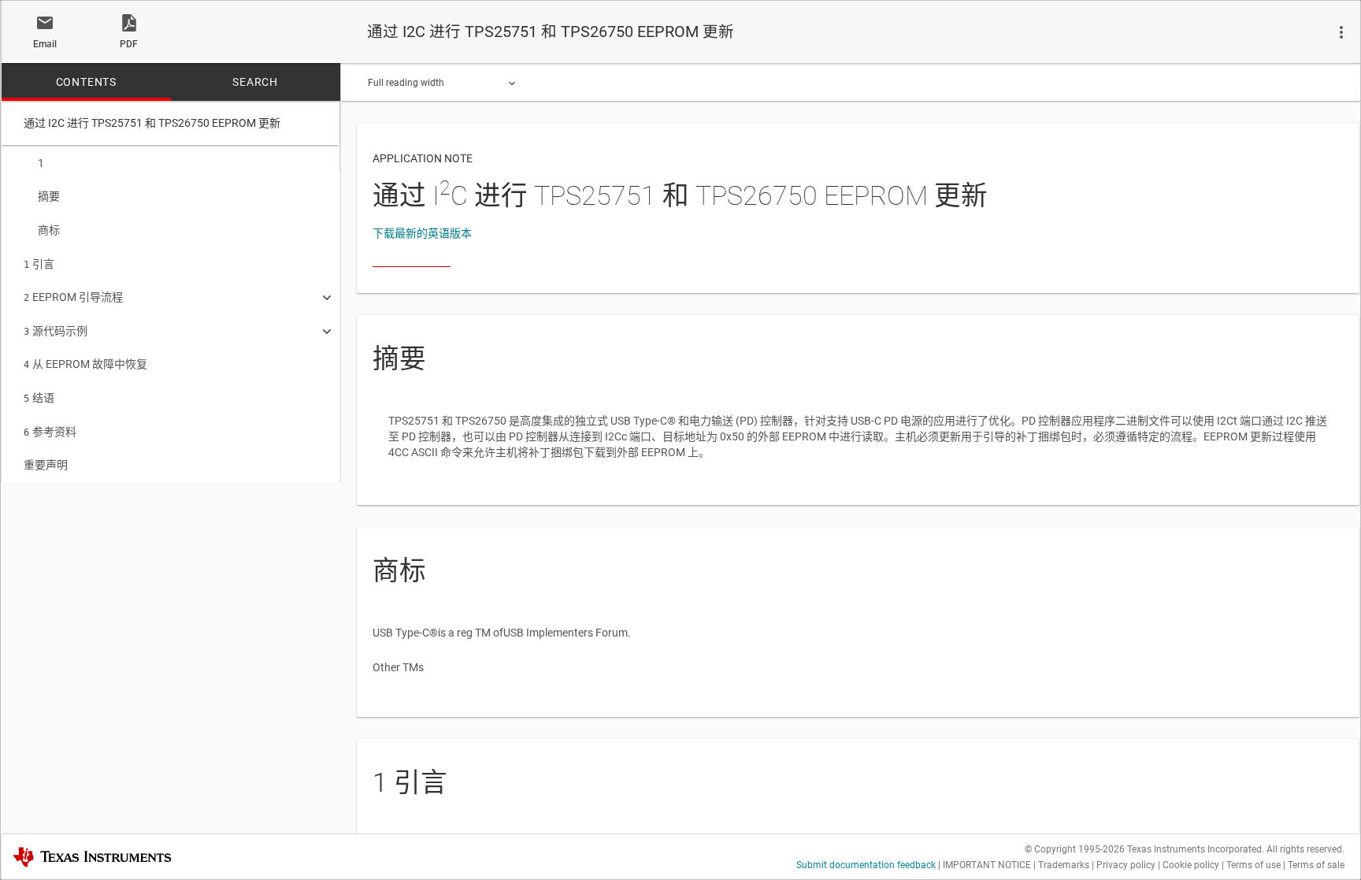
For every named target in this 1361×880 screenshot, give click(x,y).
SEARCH (255, 82)
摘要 (49, 196)
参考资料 (50, 431)
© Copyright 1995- (1075, 849)
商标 (49, 230)
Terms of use (1253, 865)
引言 (39, 264)
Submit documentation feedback (866, 865)
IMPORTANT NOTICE (987, 865)
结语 (39, 398)
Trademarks (1063, 865)
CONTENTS (86, 82)
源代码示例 (55, 331)
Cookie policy (1191, 865)
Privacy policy (1125, 865)
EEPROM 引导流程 (73, 297)
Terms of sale (1316, 865)
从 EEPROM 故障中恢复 (85, 364)
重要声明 (46, 465)
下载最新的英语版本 (422, 233)
